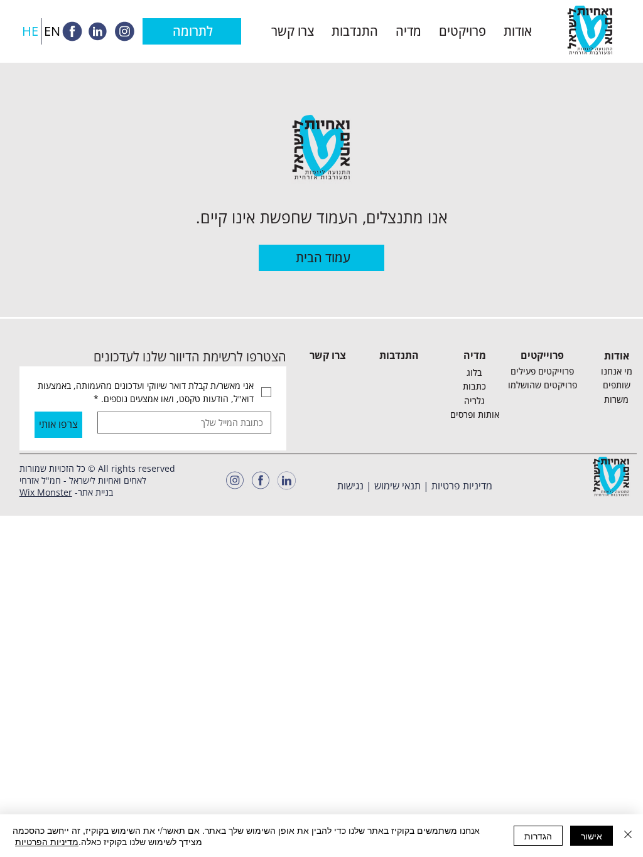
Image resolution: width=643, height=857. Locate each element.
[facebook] (72, 31)
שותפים (616, 385)
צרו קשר (328, 355)
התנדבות (399, 355)
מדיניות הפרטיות (46, 841)
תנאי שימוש (397, 485)
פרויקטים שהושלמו (542, 385)
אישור (591, 835)
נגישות (350, 485)
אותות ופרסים (474, 414)
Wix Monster (45, 492)
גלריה (474, 401)
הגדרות (538, 835)
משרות (616, 399)
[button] (517, 31)
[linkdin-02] (98, 31)
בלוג (474, 372)
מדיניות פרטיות (461, 485)
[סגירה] (627, 835)
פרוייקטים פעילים (542, 371)
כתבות (474, 386)
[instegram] (123, 31)
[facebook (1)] (260, 480)
